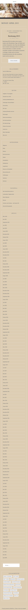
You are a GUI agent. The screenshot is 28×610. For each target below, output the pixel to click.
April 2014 (5, 456)
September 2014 (6, 444)
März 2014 (5, 459)
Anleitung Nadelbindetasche (8, 99)
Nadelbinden (17, 587)
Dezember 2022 (6, 234)
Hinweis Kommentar (7, 126)
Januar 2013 (5, 501)
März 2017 (5, 379)
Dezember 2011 (6, 539)
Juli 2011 (4, 548)
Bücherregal (5, 114)
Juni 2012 (5, 522)
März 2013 (5, 495)
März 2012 (5, 531)
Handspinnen (13, 32)
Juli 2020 (4, 278)
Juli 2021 (4, 257)
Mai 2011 (4, 554)
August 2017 (5, 364)
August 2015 (5, 421)
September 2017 (6, 361)
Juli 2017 (4, 367)
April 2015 (5, 430)
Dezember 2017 (6, 352)
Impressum (5, 129)
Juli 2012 (4, 519)
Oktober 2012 (5, 510)
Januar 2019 (5, 320)
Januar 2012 (5, 536)
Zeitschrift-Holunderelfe (7, 206)
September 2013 (6, 477)
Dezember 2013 (6, 468)
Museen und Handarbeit (7, 169)
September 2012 (6, 513)
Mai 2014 (4, 453)
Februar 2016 (5, 403)
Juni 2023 (5, 225)
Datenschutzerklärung (7, 117)
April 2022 (5, 246)
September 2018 (6, 332)
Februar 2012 (5, 534)
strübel (15, 592)
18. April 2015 (14, 38)
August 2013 (5, 480)
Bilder (9, 31)
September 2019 (6, 296)
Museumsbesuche (6, 172)
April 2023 (5, 228)
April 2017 (5, 376)
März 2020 (5, 287)
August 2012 (5, 516)
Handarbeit (7, 581)
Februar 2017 (5, 382)
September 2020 (6, 272)
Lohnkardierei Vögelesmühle (8, 194)
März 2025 (5, 216)
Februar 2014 (5, 462)
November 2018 (6, 326)
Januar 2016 (5, 406)
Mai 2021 (4, 260)
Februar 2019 (5, 317)
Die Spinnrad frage (6, 123)
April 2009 (5, 557)
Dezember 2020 (6, 266)
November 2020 (6, 269)
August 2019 (5, 299)
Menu (14, 1)
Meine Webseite (6, 197)
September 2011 (6, 542)
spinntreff (13, 590)
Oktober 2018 (5, 329)
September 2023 (6, 222)
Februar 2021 (5, 263)
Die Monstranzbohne (7, 120)
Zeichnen (4, 181)
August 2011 (5, 545)
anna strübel (8, 576)
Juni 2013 (5, 486)
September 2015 (6, 418)
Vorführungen (5, 175)
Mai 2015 (4, 427)
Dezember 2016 (6, 388)
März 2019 (5, 314)
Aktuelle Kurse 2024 (7, 96)
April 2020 (5, 284)
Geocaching (5, 105)
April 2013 (5, 492)
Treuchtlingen (8, 595)
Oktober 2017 (5, 358)
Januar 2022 (5, 249)
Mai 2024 (4, 219)
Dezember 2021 (6, 252)
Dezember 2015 (6, 409)
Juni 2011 (5, 551)
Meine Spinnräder (6, 132)
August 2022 (5, 240)
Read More (15, 61)
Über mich (5, 135)
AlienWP (24, 608)
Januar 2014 (5, 465)
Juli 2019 (4, 302)
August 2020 (5, 275)
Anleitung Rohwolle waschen (8, 111)
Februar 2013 (5, 498)
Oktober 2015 (5, 415)
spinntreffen (8, 592)
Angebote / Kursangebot (7, 93)
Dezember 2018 (6, 323)
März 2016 (5, 400)
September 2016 (6, 391)
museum (18, 584)
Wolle (16, 595)
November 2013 (6, 471)
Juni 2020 (5, 281)
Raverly (4, 200)
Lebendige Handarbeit (14, 9)
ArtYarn (16, 576)
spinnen (6, 590)
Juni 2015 (5, 424)
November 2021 (6, 255)
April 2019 (5, 311)
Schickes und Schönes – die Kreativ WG (11, 203)
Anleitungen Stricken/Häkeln (8, 102)
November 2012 (6, 507)
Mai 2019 (4, 308)
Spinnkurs (5, 178)
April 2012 (5, 528)
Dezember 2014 (6, 441)
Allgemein (5, 145)
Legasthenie (5, 166)
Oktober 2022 (5, 237)
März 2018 (5, 347)
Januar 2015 (5, 439)
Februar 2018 (5, 349)
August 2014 (5, 447)
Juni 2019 (5, 305)
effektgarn (20, 579)
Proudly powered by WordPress (8, 608)
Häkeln (4, 157)
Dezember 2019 (6, 290)
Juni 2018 (5, 338)
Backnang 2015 (14, 36)
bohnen (13, 579)
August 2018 (5, 335)
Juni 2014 (5, 450)
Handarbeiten (17, 31)
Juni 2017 (5, 370)
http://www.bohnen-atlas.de (8, 191)
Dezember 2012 (6, 504)
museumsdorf (8, 587)
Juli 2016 (4, 394)
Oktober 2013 (5, 474)
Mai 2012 (4, 525)
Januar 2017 (5, 385)
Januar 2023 (5, 231)
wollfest (6, 598)
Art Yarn (6, 579)
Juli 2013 (4, 483)
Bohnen (4, 151)
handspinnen (16, 581)
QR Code (4, 108)
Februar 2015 (5, 436)
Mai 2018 (4, 341)
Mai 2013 (4, 489)
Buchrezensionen (6, 154)
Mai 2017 (4, 373)
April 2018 (5, 344)
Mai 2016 (4, 397)
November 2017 (6, 355)
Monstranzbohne (9, 584)
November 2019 (6, 293)
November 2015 (6, 412)
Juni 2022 (5, 243)
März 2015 (5, 433)
